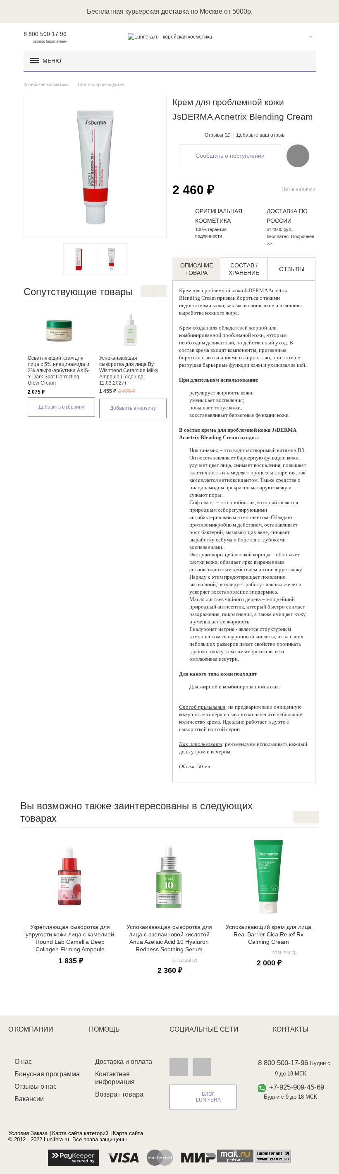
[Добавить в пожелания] (297, 156)
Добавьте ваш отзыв (260, 135)
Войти (298, 37)
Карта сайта (128, 1133)
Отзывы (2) (218, 135)
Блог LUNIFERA (208, 1097)
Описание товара (196, 269)
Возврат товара (119, 1094)
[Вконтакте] (179, 1067)
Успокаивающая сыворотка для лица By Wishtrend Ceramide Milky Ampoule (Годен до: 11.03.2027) (128, 370)
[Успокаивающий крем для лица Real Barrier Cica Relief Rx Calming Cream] (268, 876)
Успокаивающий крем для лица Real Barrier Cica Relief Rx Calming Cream (268, 934)
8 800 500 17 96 (45, 34)
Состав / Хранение (244, 269)
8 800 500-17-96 (283, 1063)
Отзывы (291, 269)
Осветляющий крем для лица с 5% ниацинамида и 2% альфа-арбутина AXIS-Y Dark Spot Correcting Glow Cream (59, 370)
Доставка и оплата (123, 1061)
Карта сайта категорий (80, 1133)
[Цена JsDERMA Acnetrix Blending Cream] (78, 258)
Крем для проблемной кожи (211, 290)
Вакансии (29, 1098)
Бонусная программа (47, 1074)
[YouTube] (202, 1067)
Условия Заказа (28, 1133)
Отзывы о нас (35, 1086)
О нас (23, 1061)
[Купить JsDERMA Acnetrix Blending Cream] (111, 258)
